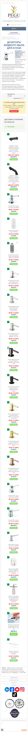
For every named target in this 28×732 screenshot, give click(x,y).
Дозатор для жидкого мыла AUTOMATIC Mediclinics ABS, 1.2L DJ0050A (14, 571)
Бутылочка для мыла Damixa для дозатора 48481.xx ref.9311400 (14, 256)
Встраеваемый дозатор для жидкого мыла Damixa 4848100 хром (13, 282)
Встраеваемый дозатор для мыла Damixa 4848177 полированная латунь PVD (13, 416)
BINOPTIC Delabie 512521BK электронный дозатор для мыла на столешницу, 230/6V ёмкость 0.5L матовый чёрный (13, 179)
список (21, 98)
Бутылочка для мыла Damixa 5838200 (14, 231)
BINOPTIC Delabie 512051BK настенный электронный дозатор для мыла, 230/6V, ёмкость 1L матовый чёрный (14, 149)
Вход (7, 2)
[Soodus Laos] (13, 352)
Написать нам (14, 111)
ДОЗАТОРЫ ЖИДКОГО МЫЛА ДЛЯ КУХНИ (10, 38)
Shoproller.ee (24, 730)
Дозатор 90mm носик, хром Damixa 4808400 (14, 521)
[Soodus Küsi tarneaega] (13, 139)
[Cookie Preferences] (2, 729)
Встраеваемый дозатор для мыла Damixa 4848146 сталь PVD (13, 335)
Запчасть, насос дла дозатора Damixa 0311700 (14, 653)
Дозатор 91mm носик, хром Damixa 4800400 (14, 545)
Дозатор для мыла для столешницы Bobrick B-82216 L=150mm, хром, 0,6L (13, 627)
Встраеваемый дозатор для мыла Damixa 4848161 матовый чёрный (13, 389)
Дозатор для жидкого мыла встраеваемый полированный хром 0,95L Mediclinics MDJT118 (14, 599)
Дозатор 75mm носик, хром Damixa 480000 (14, 496)
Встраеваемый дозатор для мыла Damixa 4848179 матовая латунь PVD (13, 443)
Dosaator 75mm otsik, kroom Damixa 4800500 (13, 206)
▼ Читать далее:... (10, 126)
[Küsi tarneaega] (13, 618)
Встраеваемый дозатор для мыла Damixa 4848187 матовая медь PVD (13, 470)
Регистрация (11, 2)
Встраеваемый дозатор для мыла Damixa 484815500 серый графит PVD (14, 361)
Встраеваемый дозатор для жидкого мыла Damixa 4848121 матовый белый (13, 308)
